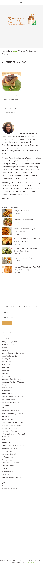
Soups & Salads (8, 443)
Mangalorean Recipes (10, 402)
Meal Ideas (6, 405)
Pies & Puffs (6, 362)
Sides (4, 483)
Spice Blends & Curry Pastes (13, 422)
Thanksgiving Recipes (10, 463)
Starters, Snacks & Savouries (13, 445)
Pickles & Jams (8, 419)
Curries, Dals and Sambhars (13, 477)
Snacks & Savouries (9, 451)
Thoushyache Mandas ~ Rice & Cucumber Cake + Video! (12, 98)
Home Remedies (8, 399)
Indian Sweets (7, 457)
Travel (4, 468)
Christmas (6, 391)
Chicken (5, 373)
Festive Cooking (8, 388)
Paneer (5, 480)
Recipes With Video (9, 428)
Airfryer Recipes (8, 336)
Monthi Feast (7, 393)
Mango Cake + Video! (22, 211)
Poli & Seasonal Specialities (12, 414)
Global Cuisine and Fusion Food (14, 396)
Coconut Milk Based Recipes (13, 382)
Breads (5, 350)
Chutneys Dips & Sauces (11, 379)
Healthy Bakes (7, 359)
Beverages (6, 367)
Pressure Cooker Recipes (12, 425)
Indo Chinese (7, 376)
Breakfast (6, 370)
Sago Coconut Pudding (23, 258)
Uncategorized (8, 471)
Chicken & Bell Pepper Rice (24, 220)
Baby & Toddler (8, 344)
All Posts (5, 339)
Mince (4, 408)
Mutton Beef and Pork (10, 411)
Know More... (7, 199)
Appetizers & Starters (10, 448)
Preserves (6, 417)
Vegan (4, 486)
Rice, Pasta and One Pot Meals (13, 434)
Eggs (4, 385)
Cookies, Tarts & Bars (10, 356)
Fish (3, 440)
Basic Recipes (7, 365)
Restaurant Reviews (9, 431)
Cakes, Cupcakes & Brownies (13, 353)
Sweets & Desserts (9, 454)
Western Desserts (9, 460)
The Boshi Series (8, 466)
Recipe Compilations (10, 342)
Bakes (4, 347)
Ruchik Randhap (22, 20)
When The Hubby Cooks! (12, 489)
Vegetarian (6, 474)
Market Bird (29, 562)
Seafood (5, 437)
